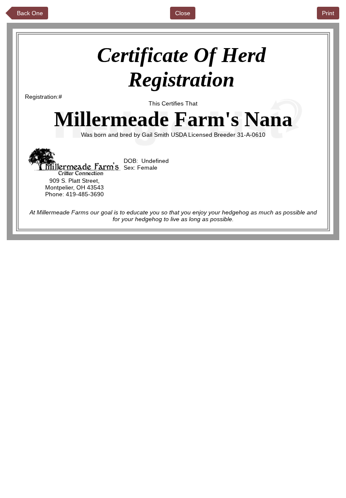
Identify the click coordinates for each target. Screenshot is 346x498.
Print (328, 13)
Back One (30, 13)
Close (182, 13)
